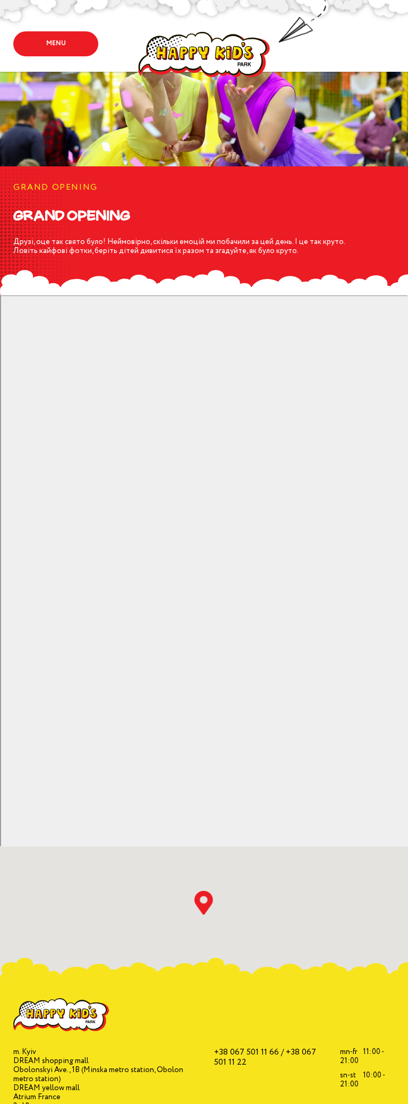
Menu (56, 43)
